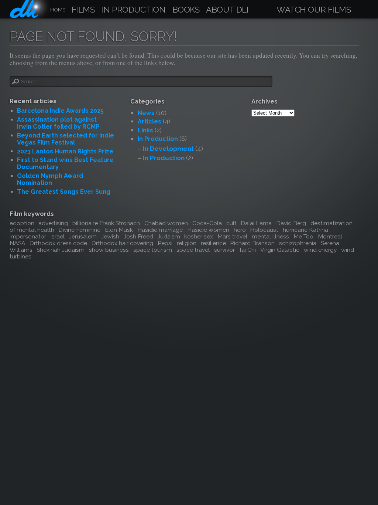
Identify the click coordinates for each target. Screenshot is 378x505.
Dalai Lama (256, 223)
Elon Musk (119, 229)
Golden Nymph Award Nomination (50, 179)
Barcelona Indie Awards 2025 (60, 110)
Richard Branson (252, 243)
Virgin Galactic (279, 249)
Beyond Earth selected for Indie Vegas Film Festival (65, 139)
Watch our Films (313, 10)
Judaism (169, 236)
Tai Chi (247, 249)
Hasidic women (208, 229)
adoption (22, 223)
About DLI (227, 10)
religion (186, 243)
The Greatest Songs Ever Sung (63, 191)
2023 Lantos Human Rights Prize (65, 151)
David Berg (291, 223)
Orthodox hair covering (122, 243)
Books (186, 10)
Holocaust (264, 229)
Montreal (330, 236)
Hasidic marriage (160, 229)
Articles (149, 121)
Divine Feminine (79, 229)
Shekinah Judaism (61, 249)
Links (145, 130)
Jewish (110, 236)
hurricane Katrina (305, 229)
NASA (17, 243)
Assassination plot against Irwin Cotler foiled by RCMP (58, 123)
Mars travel (232, 236)
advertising (53, 223)
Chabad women (166, 223)
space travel (193, 249)
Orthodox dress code (58, 243)
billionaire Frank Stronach (106, 223)
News (146, 112)
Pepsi (165, 243)
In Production (133, 10)
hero (240, 229)
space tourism (152, 249)
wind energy (320, 249)
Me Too (303, 236)
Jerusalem (83, 236)
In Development (168, 148)
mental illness (270, 236)
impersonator (28, 236)
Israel (57, 236)
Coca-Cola (207, 223)
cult (231, 223)
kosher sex (198, 236)
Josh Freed (138, 236)
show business (109, 249)
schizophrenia (297, 243)
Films (83, 10)
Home (58, 10)
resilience (213, 243)
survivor (224, 249)
